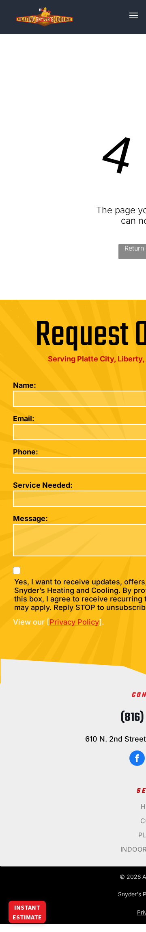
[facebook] (137, 759)
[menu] (134, 15)
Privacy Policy (74, 622)
